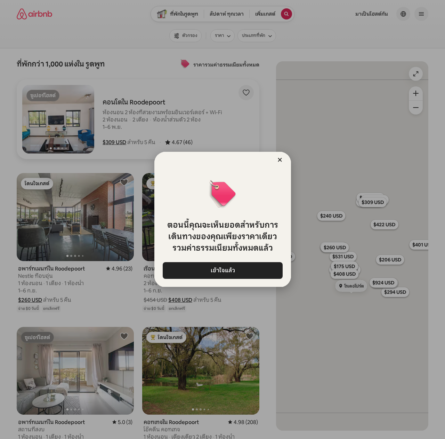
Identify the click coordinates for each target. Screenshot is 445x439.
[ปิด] (280, 160)
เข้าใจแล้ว (222, 270)
